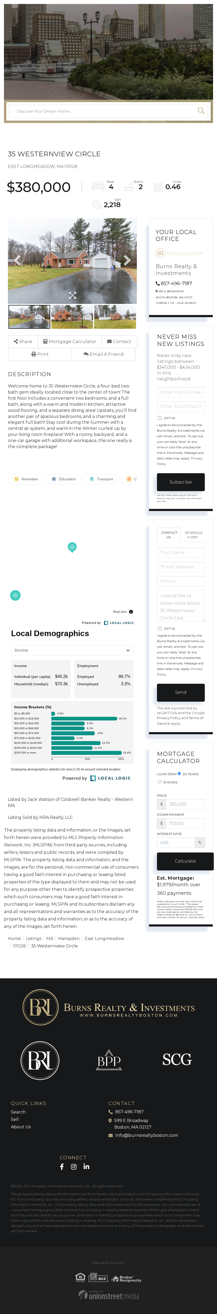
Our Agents (186, 303)
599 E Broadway (133, 1124)
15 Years (169, 782)
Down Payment (170, 814)
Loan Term (167, 774)
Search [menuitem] (18, 1112)
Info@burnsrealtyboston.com (146, 1135)
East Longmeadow (104, 938)
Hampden (69, 938)
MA (49, 938)
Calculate (185, 861)
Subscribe (181, 482)
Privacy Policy (168, 718)
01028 (19, 945)
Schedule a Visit (194, 535)
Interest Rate (169, 834)
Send (181, 692)
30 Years (190, 774)
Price (162, 795)
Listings (33, 938)
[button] (201, 111)
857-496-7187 (176, 283)
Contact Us (165, 303)
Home (14, 938)
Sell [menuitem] (15, 1119)
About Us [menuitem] (21, 1126)
